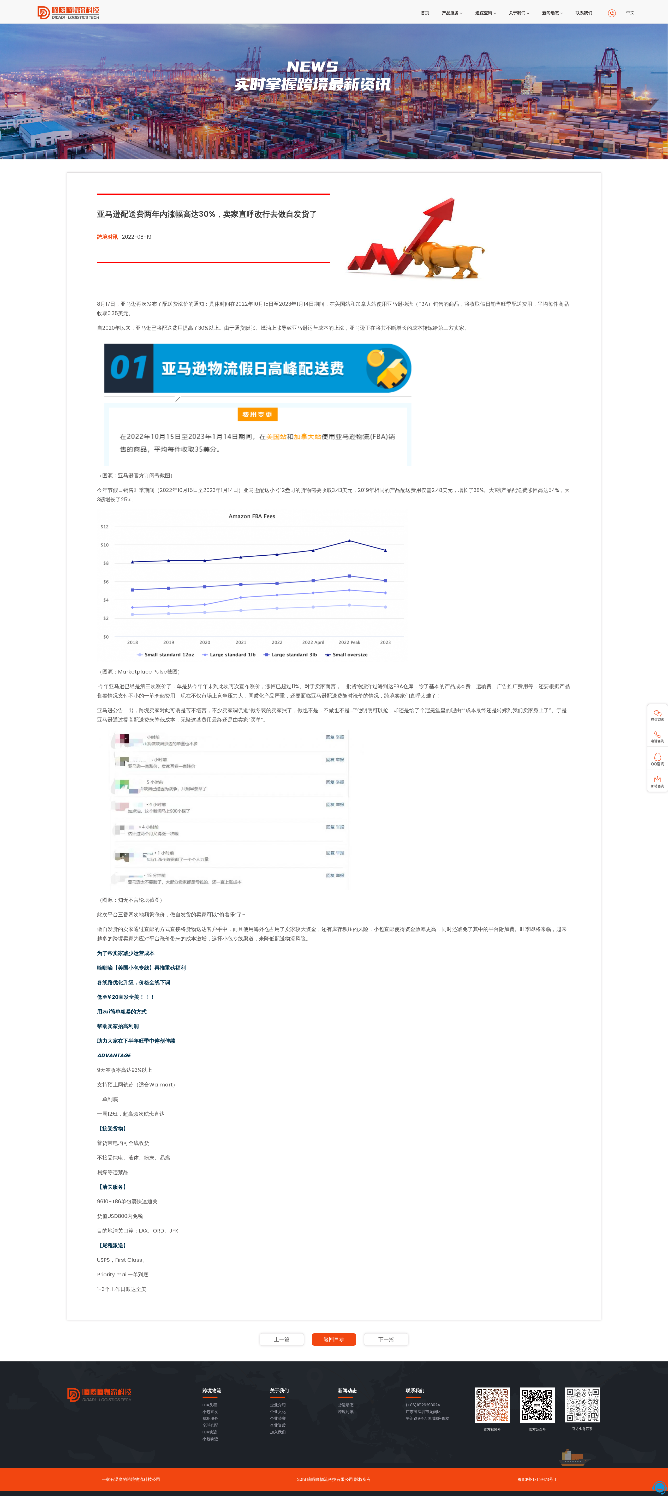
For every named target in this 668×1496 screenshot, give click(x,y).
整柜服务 (210, 1418)
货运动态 (346, 1405)
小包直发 (210, 1411)
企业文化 (278, 1411)
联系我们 (584, 13)
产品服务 (450, 13)
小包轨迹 (210, 1438)
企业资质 (278, 1425)
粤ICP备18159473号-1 (537, 1479)
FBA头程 (209, 1405)
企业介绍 (278, 1405)
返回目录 (334, 1339)
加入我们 (278, 1432)
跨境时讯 (107, 237)
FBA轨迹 (209, 1432)
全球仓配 (210, 1425)
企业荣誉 (278, 1418)
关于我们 (517, 13)
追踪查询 (483, 13)
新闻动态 (550, 13)
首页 (425, 13)
